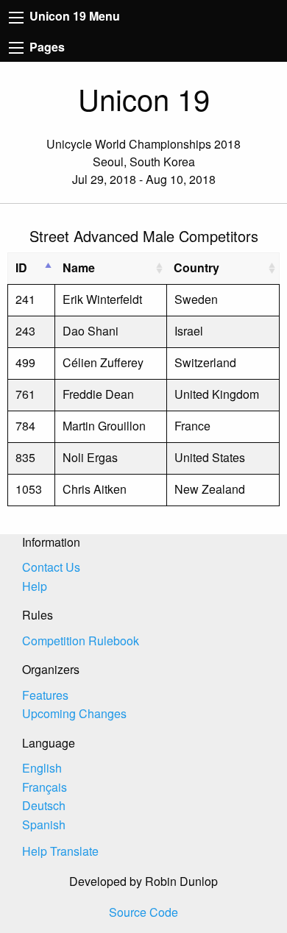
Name (79, 267)
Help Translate (60, 850)
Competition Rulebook (80, 640)
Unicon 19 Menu (73, 15)
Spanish (43, 824)
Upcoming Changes (74, 713)
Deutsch (43, 805)
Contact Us (51, 566)
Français (44, 786)
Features (45, 695)
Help (34, 586)
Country (196, 267)
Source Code (143, 912)
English (42, 767)
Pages (45, 46)
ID (21, 267)
